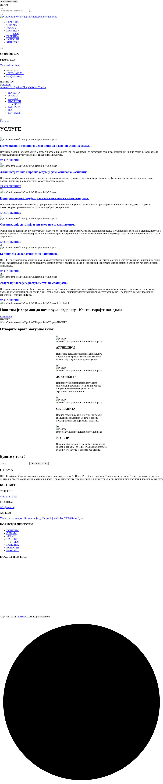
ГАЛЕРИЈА (12, 36)
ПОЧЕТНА (12, 22)
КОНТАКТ (12, 42)
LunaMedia (22, 616)
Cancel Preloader (9, 1)
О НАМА (11, 25)
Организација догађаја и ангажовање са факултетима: (38, 224)
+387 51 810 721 (15, 73)
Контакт (4, 121)
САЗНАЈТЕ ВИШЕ (10, 160)
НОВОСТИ (12, 39)
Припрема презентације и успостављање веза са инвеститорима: (44, 198)
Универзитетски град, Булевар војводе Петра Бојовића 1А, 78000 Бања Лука (41, 518)
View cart (5, 65)
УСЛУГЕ (11, 27)
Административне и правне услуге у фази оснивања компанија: (44, 172)
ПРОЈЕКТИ (12, 30)
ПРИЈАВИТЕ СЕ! (39, 463)
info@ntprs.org (14, 76)
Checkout (14, 65)
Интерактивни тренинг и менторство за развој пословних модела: (45, 145)
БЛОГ (16, 33)
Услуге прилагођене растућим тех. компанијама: (34, 282)
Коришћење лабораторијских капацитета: (29, 253)
